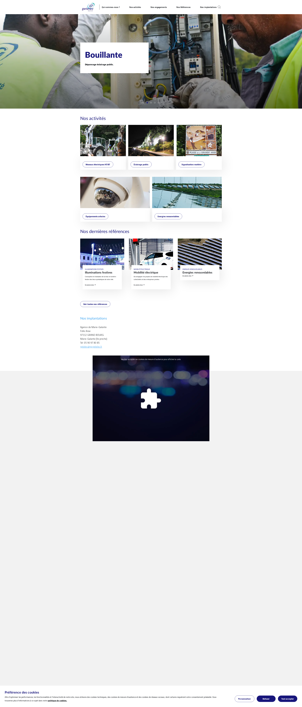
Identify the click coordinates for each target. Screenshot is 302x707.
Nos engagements (159, 7)
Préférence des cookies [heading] (22, 692)
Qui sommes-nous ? (111, 7)
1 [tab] (143, 102)
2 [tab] (147, 102)
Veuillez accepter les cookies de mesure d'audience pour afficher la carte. (151, 359)
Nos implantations (208, 7)
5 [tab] (158, 102)
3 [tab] (151, 102)
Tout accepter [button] (287, 698)
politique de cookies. (57, 700)
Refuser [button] (266, 698)
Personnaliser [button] (244, 698)
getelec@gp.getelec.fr (91, 346)
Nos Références (183, 7)
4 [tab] (154, 102)
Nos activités (135, 7)
